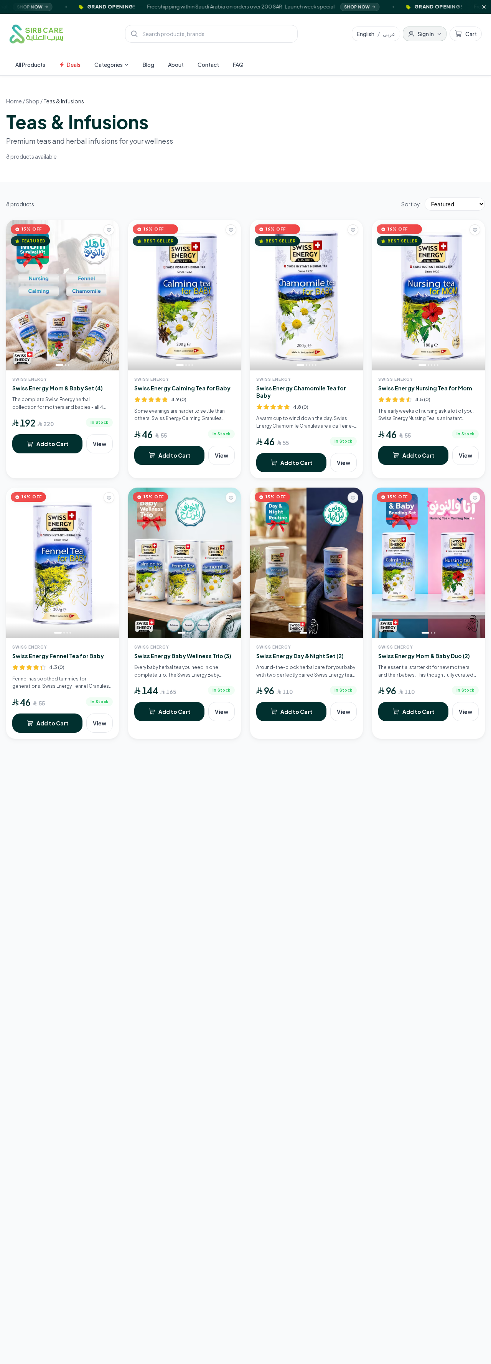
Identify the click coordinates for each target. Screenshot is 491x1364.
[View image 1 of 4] (180, 365)
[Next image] (111, 295)
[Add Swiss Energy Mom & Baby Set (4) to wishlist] (109, 229)
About (176, 64)
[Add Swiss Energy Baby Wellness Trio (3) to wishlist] (231, 497)
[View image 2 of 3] (65, 365)
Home (14, 101)
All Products (30, 64)
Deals (74, 64)
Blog (148, 64)
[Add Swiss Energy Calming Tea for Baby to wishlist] (231, 229)
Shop (33, 101)
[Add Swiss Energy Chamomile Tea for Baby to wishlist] (353, 229)
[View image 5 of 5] (315, 365)
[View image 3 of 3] (68, 365)
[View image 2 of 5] (306, 365)
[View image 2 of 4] (186, 365)
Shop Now (296, 6)
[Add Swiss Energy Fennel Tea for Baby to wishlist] (109, 497)
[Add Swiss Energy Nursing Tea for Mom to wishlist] (475, 229)
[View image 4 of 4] (192, 365)
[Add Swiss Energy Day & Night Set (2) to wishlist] (353, 497)
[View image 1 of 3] (59, 365)
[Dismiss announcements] (484, 7)
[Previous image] (13, 295)
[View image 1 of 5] (300, 365)
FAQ (238, 64)
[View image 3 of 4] (189, 365)
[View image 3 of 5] (309, 365)
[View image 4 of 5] (312, 365)
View (99, 443)
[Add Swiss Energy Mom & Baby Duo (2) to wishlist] (475, 497)
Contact (208, 64)
